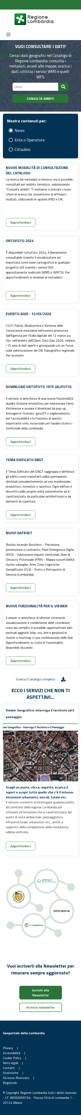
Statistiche (10, 1072)
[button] (63, 87)
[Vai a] (29, 19)
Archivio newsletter (40, 1007)
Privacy (8, 1047)
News (20, 130)
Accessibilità (11, 1052)
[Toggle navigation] (8, 34)
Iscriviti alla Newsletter (40, 993)
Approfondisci (20, 222)
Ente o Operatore (30, 140)
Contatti (9, 1067)
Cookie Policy (12, 1057)
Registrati (10, 1082)
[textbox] (35, 87)
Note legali (10, 1062)
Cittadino (23, 149)
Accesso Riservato (16, 1077)
